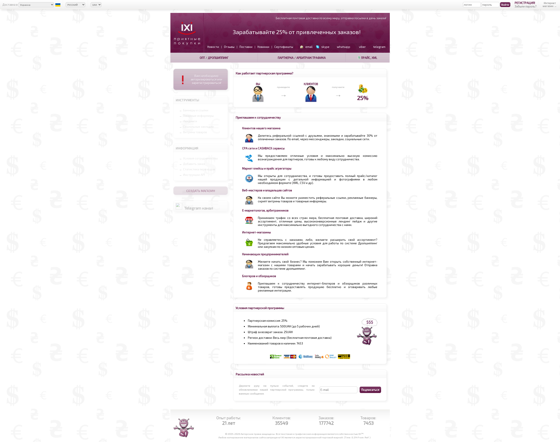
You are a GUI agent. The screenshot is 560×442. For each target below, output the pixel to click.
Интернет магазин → (550, 4)
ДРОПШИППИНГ (218, 57)
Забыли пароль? (526, 6)
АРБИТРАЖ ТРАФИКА (311, 57)
